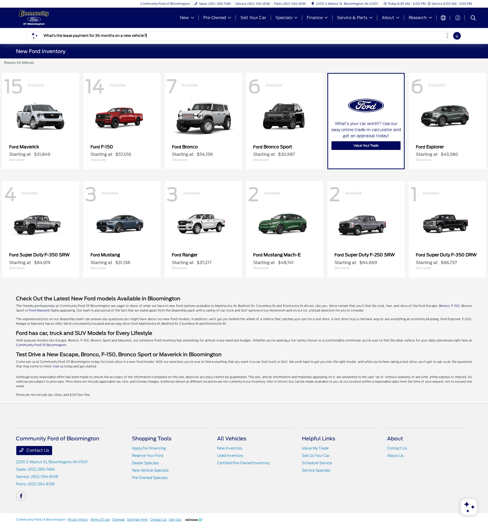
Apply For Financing (149, 448)
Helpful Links (318, 439)
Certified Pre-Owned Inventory (243, 463)
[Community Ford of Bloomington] (59, 17)
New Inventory (229, 448)
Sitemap (118, 519)
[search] (473, 18)
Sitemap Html (137, 519)
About (395, 439)
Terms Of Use (100, 519)
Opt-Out (175, 519)
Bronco (444, 306)
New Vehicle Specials (150, 470)
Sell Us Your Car (316, 456)
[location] (313, 4)
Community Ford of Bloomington (41, 519)
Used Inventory (230, 456)
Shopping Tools (152, 439)
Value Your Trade (366, 145)
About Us (395, 456)
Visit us (58, 366)
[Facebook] (21, 496)
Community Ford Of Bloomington (41, 345)
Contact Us (37, 450)
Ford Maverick (39, 310)
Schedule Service (317, 463)
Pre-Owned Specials (149, 478)
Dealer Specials (145, 463)
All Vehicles (231, 439)
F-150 (455, 306)
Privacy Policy (78, 519)
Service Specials (316, 470)
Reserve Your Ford (147, 456)
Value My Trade (315, 448)
